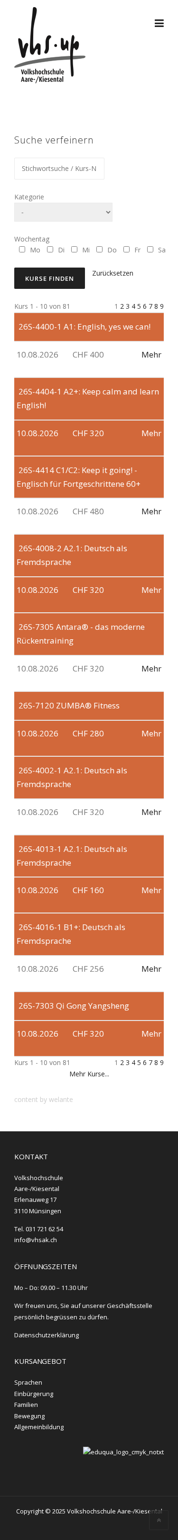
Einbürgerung (33, 1393)
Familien (26, 1404)
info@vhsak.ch (35, 1240)
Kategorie (29, 196)
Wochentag (31, 238)
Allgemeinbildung (39, 1427)
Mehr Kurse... (89, 1073)
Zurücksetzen (112, 273)
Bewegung (29, 1416)
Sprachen (28, 1382)
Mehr (151, 354)
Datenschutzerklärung (46, 1335)
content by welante (43, 1099)
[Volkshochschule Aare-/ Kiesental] (49, 44)
